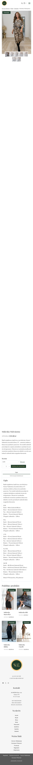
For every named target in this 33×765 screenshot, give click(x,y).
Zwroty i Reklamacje (16, 741)
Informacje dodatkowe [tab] (16, 475)
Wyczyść (22, 462)
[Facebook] (3, 683)
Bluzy (16, 720)
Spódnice (16, 726)
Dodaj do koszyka (18, 466)
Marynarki (16, 724)
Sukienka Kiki (23, 612)
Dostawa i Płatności (16, 743)
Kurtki (16, 715)
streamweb (19, 760)
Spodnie (17, 729)
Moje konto (16, 750)
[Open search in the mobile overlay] (22, 3)
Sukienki (16, 731)
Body (16, 722)
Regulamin (16, 747)
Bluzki (16, 717)
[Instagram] (8, 683)
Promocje (16, 745)
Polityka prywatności (14, 755)
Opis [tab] (16, 472)
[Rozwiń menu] (29, 3)
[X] (6, 683)
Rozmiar (4, 458)
